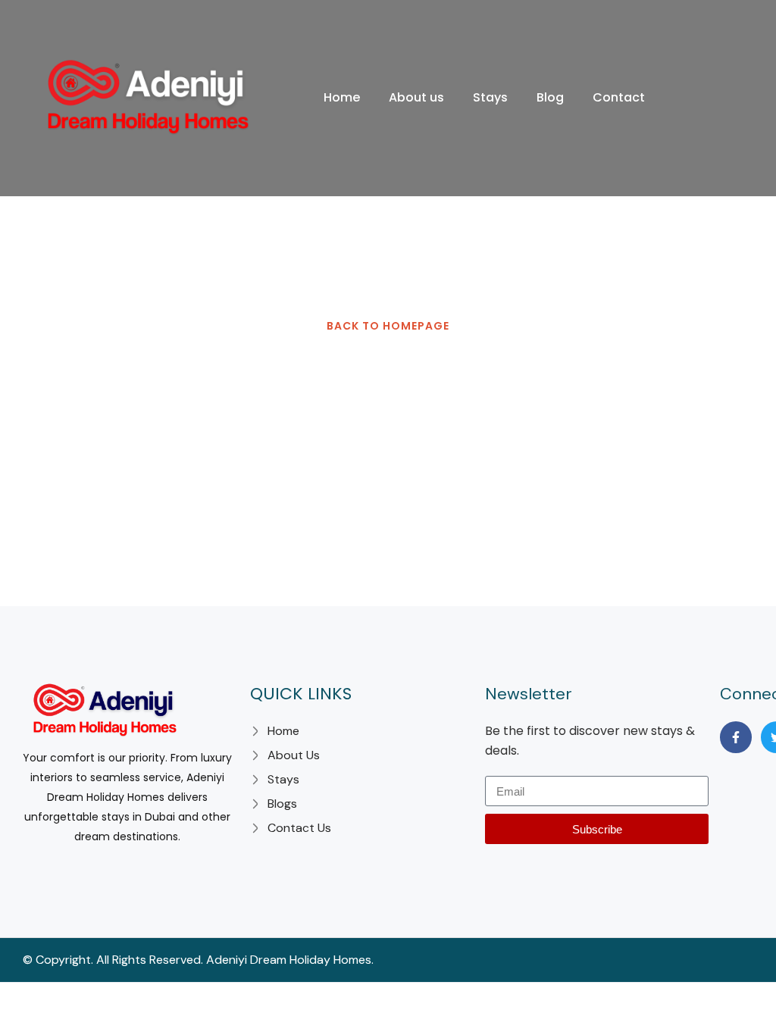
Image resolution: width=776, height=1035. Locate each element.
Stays (490, 97)
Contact (619, 97)
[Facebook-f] (736, 737)
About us (416, 97)
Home (342, 97)
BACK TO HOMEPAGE (388, 325)
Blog (550, 97)
